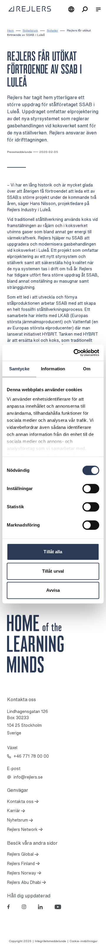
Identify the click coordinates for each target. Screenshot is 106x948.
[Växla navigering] (98, 9)
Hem (10, 30)
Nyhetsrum (30, 30)
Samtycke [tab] (19, 368)
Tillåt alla (53, 551)
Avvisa (53, 590)
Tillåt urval (53, 571)
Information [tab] (53, 368)
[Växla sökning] (85, 9)
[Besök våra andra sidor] (71, 9)
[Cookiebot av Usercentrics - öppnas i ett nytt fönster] (74, 352)
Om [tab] (86, 368)
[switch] (90, 488)
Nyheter (52, 30)
